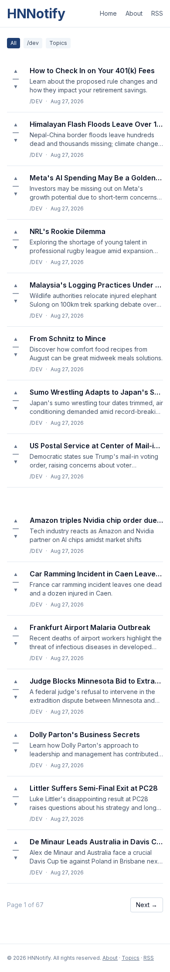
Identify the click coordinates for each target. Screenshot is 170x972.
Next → (146, 904)
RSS (157, 13)
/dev (33, 43)
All (13, 43)
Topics (58, 43)
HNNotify (36, 13)
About (134, 13)
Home (108, 13)
